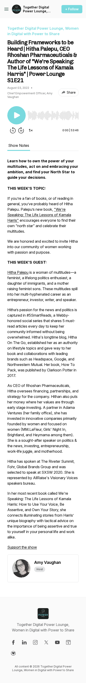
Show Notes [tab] (18, 145)
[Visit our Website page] (68, 642)
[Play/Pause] (16, 115)
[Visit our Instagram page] (35, 642)
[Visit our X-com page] (46, 642)
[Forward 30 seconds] (21, 130)
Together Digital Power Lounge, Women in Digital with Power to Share (36, 9)
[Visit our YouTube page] (57, 642)
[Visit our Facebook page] (13, 642)
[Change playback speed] (30, 130)
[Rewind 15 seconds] (13, 130)
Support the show (22, 547)
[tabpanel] (43, 356)
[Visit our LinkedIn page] (24, 642)
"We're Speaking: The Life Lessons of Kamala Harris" (39, 215)
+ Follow (72, 9)
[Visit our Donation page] (13, 653)
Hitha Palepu (17, 272)
